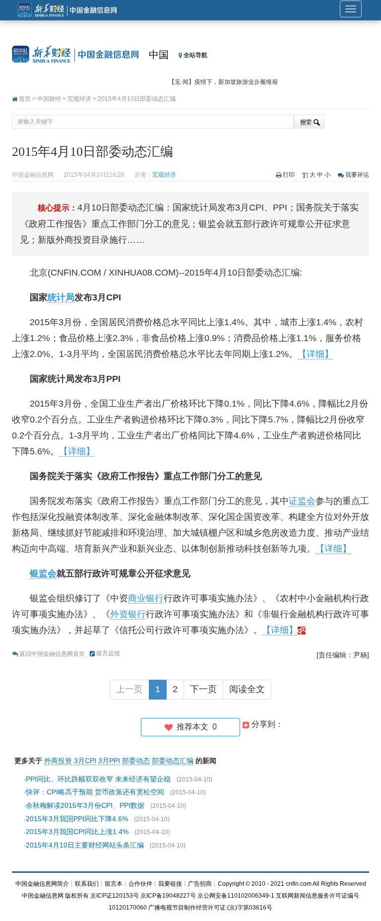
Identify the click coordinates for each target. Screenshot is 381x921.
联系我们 (87, 883)
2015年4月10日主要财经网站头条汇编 (85, 845)
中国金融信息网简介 (42, 883)
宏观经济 (79, 98)
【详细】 (315, 354)
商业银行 (146, 598)
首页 (25, 98)
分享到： (266, 724)
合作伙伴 (140, 883)
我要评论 (357, 174)
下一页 (203, 689)
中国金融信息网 (43, 895)
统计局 (61, 297)
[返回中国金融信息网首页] (302, 630)
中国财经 (49, 98)
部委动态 (136, 761)
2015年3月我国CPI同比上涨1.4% (77, 832)
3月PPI (109, 761)
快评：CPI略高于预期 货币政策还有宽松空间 (95, 792)
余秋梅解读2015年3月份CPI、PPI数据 (85, 805)
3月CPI (85, 761)
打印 (289, 174)
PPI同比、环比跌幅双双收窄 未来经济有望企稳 (98, 779)
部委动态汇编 (172, 761)
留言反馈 (108, 653)
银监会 (43, 573)
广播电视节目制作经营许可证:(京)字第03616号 (210, 907)
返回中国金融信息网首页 (52, 653)
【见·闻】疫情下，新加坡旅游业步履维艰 (223, 81)
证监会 (302, 501)
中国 (159, 54)
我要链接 (170, 883)
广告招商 (200, 883)
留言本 (114, 883)
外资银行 (128, 614)
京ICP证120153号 (114, 895)
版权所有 (77, 895)
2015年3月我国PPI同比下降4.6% (77, 819)
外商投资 (58, 761)
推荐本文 (195, 726)
